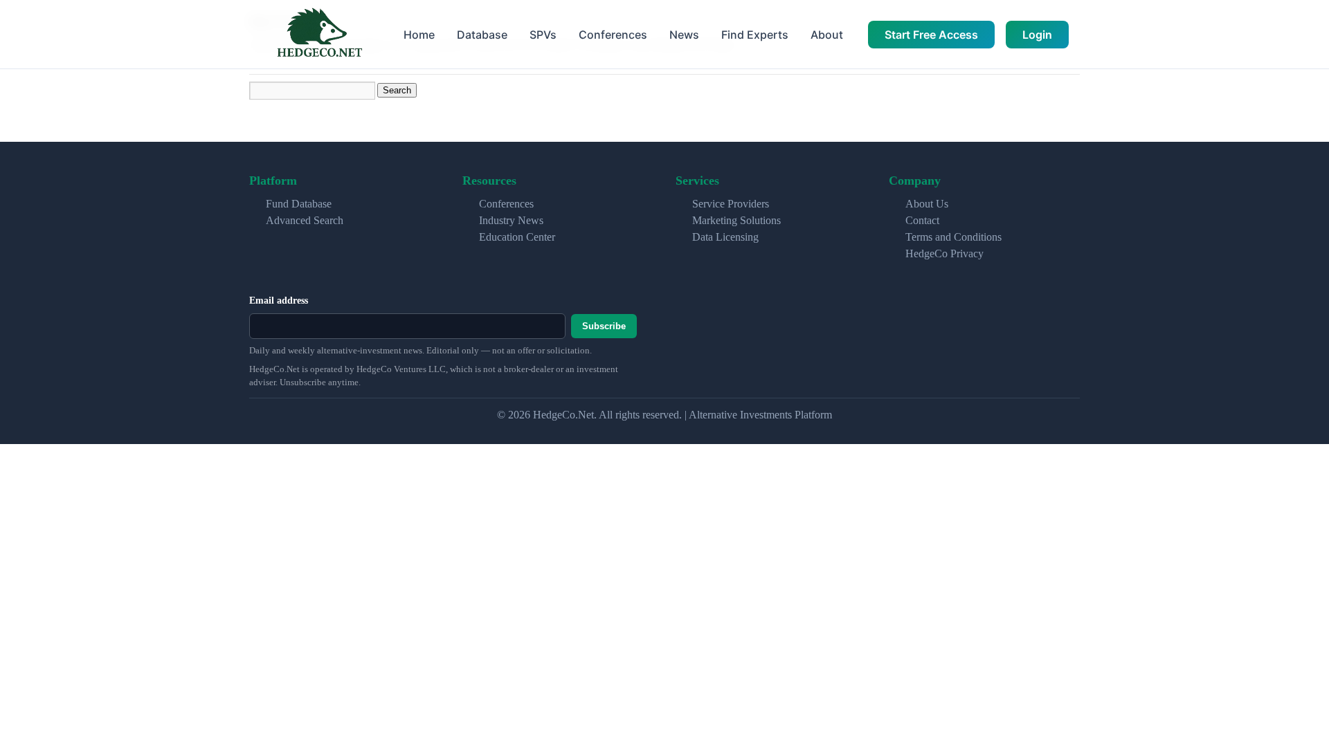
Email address (278, 300)
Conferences (613, 35)
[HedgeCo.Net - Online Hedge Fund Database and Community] (319, 34)
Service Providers (730, 204)
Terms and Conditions (953, 237)
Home (419, 35)
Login (1037, 35)
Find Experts (754, 35)
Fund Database (299, 204)
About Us (926, 204)
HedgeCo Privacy (944, 253)
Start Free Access (931, 35)
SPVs (543, 35)
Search (397, 90)
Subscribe (604, 326)
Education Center (517, 237)
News (684, 35)
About (827, 35)
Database (482, 35)
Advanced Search (304, 220)
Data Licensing (725, 237)
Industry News (511, 220)
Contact (922, 220)
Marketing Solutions (736, 220)
